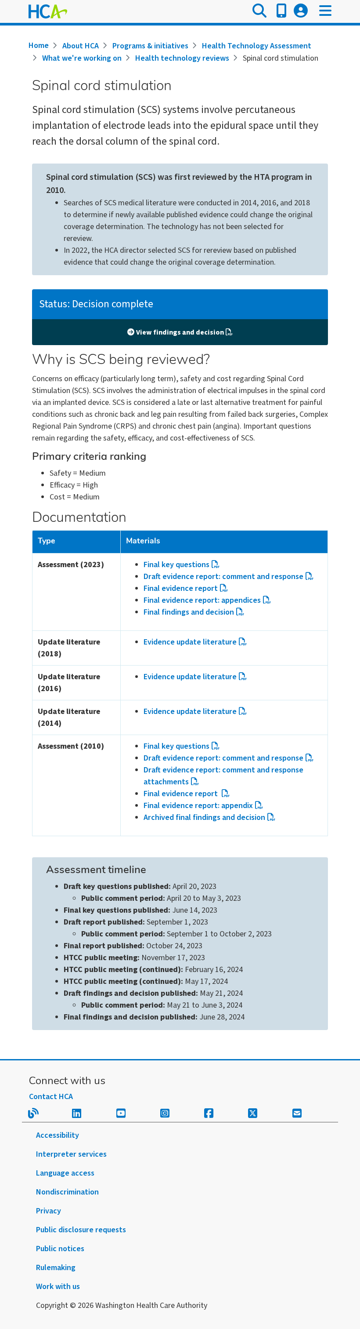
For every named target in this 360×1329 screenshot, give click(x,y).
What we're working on (82, 58)
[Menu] (325, 11)
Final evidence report (181, 588)
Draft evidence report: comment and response (223, 576)
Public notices (60, 1248)
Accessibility (57, 1135)
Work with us (58, 1286)
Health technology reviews (182, 58)
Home (39, 45)
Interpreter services (71, 1154)
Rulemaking (56, 1267)
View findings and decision (180, 332)
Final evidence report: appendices (202, 600)
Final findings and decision (189, 612)
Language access (65, 1173)
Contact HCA (51, 1096)
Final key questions (176, 564)
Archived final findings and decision (204, 817)
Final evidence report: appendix (198, 805)
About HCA (80, 45)
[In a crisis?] (281, 11)
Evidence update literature (190, 642)
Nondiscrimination (67, 1192)
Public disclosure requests (81, 1229)
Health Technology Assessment (256, 45)
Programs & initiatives (150, 45)
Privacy (48, 1210)
